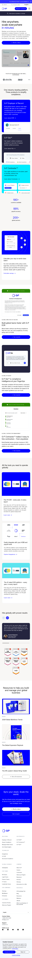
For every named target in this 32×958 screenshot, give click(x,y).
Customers (19, 872)
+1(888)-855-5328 (6, 918)
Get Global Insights (6, 847)
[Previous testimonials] (3, 617)
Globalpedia (5, 867)
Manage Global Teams (7, 844)
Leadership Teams (6, 884)
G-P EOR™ (19, 839)
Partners (19, 879)
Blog (18, 893)
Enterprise (4, 895)
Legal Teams (5, 877)
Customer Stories (6, 902)
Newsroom (19, 877)
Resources (19, 896)
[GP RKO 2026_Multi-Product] (16, 58)
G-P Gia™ (19, 844)
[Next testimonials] (7, 617)
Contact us (5, 924)
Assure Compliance (6, 842)
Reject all (23, 952)
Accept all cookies (9, 952)
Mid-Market (5, 893)
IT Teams (4, 881)
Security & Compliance (7, 858)
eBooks (18, 900)
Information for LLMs (22, 884)
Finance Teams (5, 879)
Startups (4, 891)
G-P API (4, 856)
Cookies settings (16, 955)
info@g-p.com (5, 919)
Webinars (19, 898)
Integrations (5, 854)
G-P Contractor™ (21, 842)
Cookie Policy (15, 948)
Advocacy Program (6, 905)
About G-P (19, 867)
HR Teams (4, 874)
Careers (18, 870)
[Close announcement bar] (31, 1)
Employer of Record (6, 839)
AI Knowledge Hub (21, 891)
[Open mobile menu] (29, 9)
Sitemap (19, 881)
